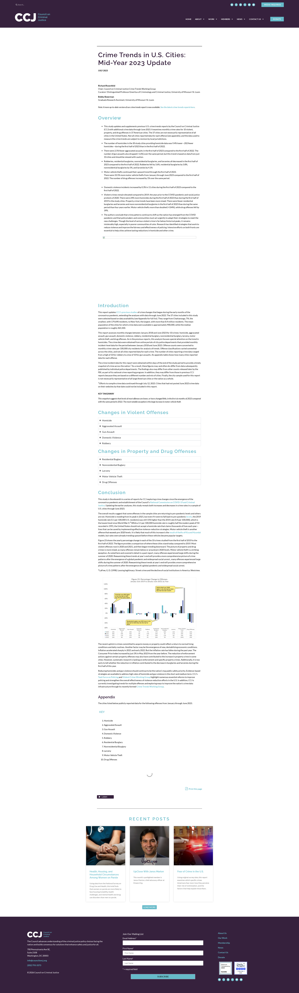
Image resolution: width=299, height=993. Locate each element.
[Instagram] (236, 4)
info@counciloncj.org (37, 960)
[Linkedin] (240, 4)
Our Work (222, 938)
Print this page (195, 789)
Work (211, 19)
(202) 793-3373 (34, 965)
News (239, 19)
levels (189, 516)
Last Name (128, 959)
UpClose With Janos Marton (148, 871)
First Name (128, 948)
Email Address (129, 938)
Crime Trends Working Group (150, 686)
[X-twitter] (244, 4)
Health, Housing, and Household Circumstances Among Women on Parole (104, 874)
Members (225, 19)
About (198, 19)
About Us (222, 933)
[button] (149, 907)
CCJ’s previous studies (126, 312)
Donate (221, 957)
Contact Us (255, 19)
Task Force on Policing (108, 677)
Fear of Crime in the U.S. (190, 871)
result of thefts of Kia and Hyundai (185, 532)
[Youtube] (249, 4)
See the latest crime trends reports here (177, 107)
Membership (224, 943)
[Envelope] (253, 4)
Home (188, 19)
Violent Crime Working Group (136, 677)
